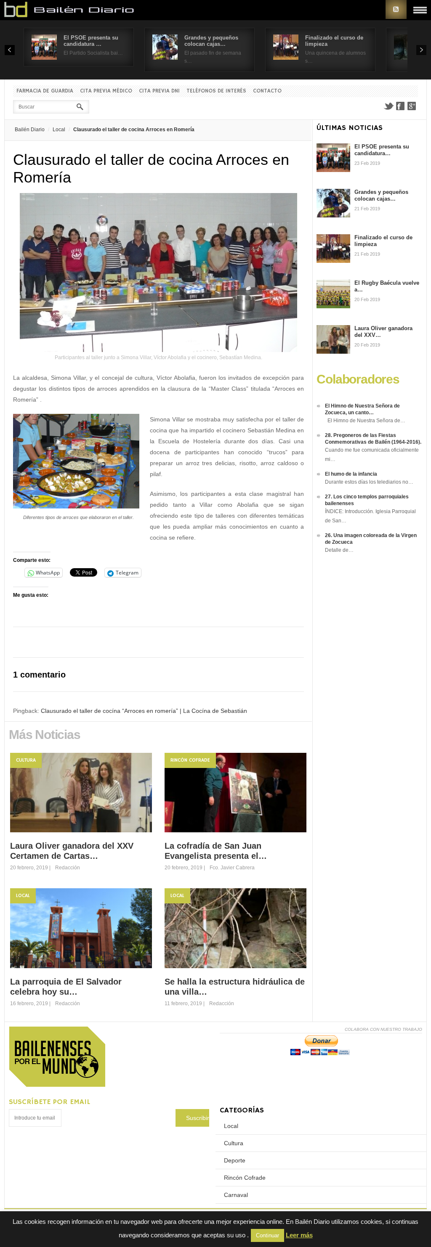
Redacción (67, 868)
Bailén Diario (30, 129)
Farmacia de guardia (44, 91)
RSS (396, 9)
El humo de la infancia (351, 474)
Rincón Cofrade (190, 760)
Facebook (400, 106)
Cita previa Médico (106, 91)
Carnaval (236, 1194)
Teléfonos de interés (216, 91)
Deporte (234, 1160)
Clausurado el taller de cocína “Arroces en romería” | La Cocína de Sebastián (144, 710)
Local (59, 129)
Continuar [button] (267, 1235)
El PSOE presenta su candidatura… (381, 149)
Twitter (388, 106)
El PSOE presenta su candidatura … (91, 40)
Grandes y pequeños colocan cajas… (211, 40)
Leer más (299, 1235)
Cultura (26, 760)
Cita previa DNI (159, 91)
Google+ (412, 106)
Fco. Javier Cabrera (232, 868)
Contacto (267, 91)
